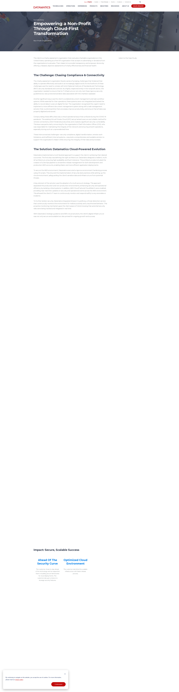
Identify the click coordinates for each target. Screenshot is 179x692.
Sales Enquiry (138, 6)
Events (113, 2)
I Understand (58, 684)
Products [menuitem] (93, 6)
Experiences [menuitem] (82, 6)
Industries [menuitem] (104, 6)
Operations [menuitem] (70, 6)
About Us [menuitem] (125, 6)
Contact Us (128, 2)
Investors (119, 2)
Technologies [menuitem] (58, 6)
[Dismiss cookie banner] (65, 674)
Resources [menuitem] (115, 6)
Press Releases (104, 2)
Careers (96, 2)
